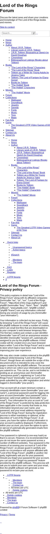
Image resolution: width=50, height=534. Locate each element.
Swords (15, 107)
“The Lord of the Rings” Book (25, 70)
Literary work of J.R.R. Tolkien (25, 50)
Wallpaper (16, 100)
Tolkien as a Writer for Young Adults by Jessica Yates (31, 176)
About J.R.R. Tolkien (21, 47)
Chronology (17, 57)
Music (14, 112)
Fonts (14, 110)
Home (9, 40)
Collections (11, 97)
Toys (13, 115)
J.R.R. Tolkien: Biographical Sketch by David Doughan (30, 153)
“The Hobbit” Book (20, 85)
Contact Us (11, 132)
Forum (9, 95)
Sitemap (10, 130)
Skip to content (7, 27)
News (8, 42)
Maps (14, 117)
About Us (10, 135)
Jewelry (15, 105)
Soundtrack (16, 102)
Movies (9, 90)
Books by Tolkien (19, 82)
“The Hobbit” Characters (23, 87)
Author (9, 45)
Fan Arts (10, 120)
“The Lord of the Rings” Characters (28, 67)
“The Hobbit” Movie (20, 92)
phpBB (15, 507)
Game (9, 122)
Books (9, 65)
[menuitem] (21, 247)
